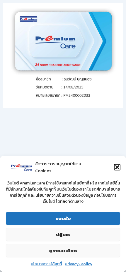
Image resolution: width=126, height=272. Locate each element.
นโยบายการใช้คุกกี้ (46, 264)
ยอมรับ (63, 218)
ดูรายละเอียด (63, 250)
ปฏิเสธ (63, 234)
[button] (117, 167)
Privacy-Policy (78, 264)
